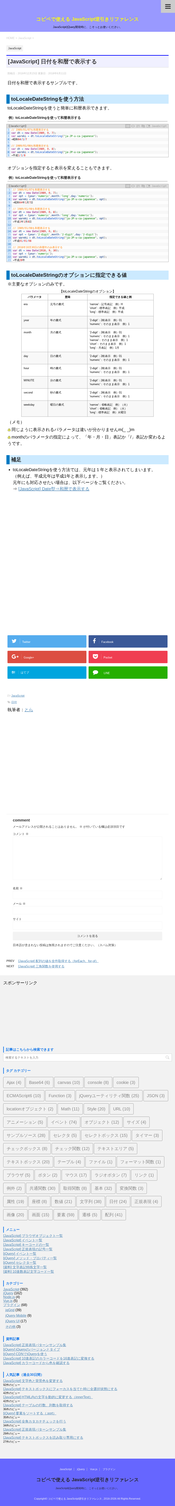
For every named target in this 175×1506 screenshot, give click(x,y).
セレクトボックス (106, 1135)
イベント (64, 1122)
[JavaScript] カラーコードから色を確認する (36, 1363)
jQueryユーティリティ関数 (109, 1095)
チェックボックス (27, 1148)
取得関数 (75, 1188)
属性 (15, 1201)
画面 (40, 1214)
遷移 (89, 1214)
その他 (10, 1326)
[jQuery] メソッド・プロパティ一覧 (30, 1258)
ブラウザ (18, 1175)
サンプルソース (26, 1135)
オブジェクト (102, 1122)
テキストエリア (115, 1148)
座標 (39, 1201)
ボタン (47, 1175)
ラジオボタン (111, 1175)
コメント (21, 834)
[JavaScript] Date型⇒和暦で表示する (53, 488)
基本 (103, 1188)
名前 (18, 888)
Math (70, 1109)
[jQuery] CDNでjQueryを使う (25, 1354)
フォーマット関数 (140, 1161)
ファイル (100, 1161)
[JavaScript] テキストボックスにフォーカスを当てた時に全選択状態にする (60, 1389)
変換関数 (131, 1188)
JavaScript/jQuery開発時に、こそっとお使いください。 (87, 1488)
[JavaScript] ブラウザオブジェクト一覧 (33, 1236)
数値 (63, 1201)
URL (121, 1109)
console (98, 1082)
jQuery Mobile (15, 1315)
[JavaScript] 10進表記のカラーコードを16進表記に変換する (48, 1358)
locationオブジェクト (30, 1109)
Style (96, 1109)
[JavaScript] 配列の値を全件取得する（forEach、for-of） (58, 961)
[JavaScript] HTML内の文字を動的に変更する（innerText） (48, 1397)
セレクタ (65, 1135)
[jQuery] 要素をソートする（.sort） (29, 1413)
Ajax (14, 1082)
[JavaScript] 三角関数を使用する (41, 966)
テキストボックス (28, 1161)
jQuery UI (12, 1321)
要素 (65, 1214)
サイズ (136, 1122)
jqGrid (10, 1310)
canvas (69, 1082)
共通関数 (42, 1188)
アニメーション (25, 1122)
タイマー (147, 1135)
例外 (14, 1188)
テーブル (69, 1161)
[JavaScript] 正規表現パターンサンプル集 (34, 1345)
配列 (113, 1214)
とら (29, 709)
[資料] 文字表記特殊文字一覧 (25, 1267)
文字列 (91, 1201)
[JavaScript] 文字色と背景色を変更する (33, 1381)
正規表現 (146, 1201)
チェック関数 (72, 1148)
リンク (144, 1175)
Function (60, 1095)
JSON (156, 1095)
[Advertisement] (42, 536)
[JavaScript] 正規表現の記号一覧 (27, 1249)
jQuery (8, 1293)
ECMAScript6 (24, 1095)
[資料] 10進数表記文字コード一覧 (28, 1271)
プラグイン (11, 1305)
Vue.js (8, 1301)
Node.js (9, 1297)
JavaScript (18, 695)
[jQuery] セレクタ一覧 (19, 1262)
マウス (76, 1175)
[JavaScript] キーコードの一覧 (26, 1245)
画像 (15, 1214)
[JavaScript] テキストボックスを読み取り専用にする (43, 1437)
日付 (14, 702)
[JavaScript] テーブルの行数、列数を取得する (38, 1405)
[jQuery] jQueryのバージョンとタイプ (31, 1349)
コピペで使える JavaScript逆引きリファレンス (87, 19)
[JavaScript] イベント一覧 (22, 1240)
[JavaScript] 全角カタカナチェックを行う (34, 1421)
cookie (126, 1082)
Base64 (39, 1082)
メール (19, 903)
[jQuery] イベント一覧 (19, 1253)
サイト (17, 919)
